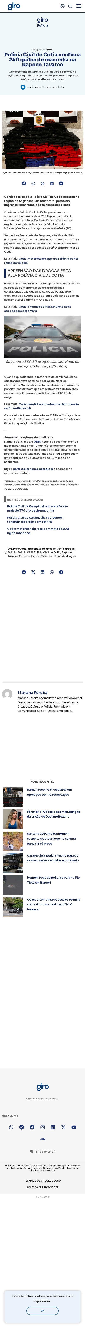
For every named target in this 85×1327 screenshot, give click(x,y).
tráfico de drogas (64, 556)
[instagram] (42, 1127)
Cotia (61, 87)
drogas (69, 548)
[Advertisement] (42, 629)
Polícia (42, 25)
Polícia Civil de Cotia (47, 552)
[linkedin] (53, 1127)
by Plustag (42, 1196)
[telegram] (22, 1127)
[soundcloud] (42, 1139)
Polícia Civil (25, 552)
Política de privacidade (42, 1187)
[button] (24, 183)
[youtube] (73, 1127)
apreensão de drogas (41, 548)
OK (42, 1310)
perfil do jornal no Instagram (33, 469)
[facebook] (32, 1127)
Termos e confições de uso (42, 1180)
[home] (13, 6)
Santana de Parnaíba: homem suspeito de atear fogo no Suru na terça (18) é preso (51, 838)
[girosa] (63, 1127)
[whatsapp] (62, 6)
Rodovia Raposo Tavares (35, 556)
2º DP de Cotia (17, 548)
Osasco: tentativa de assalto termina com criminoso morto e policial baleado (53, 904)
